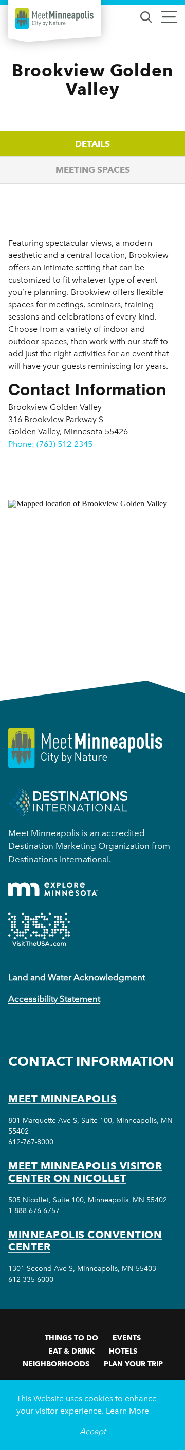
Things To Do (71, 1338)
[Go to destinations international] (68, 802)
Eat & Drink (71, 1351)
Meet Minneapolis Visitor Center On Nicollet (85, 1172)
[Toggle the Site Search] (146, 16)
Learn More (127, 1411)
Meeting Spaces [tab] (92, 170)
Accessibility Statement (54, 999)
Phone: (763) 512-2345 (50, 444)
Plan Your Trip (133, 1364)
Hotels (123, 1351)
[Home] (54, 18)
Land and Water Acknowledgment (76, 977)
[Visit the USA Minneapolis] (39, 929)
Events (127, 1338)
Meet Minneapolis (62, 1099)
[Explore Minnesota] (53, 889)
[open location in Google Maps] (92, 572)
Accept (93, 1431)
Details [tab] (92, 143)
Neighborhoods (56, 1364)
